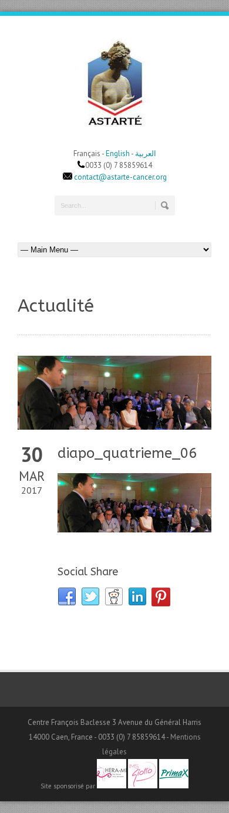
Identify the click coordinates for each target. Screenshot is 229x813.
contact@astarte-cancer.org (120, 177)
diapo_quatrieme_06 (127, 453)
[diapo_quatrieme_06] (114, 393)
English (118, 153)
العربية (145, 153)
